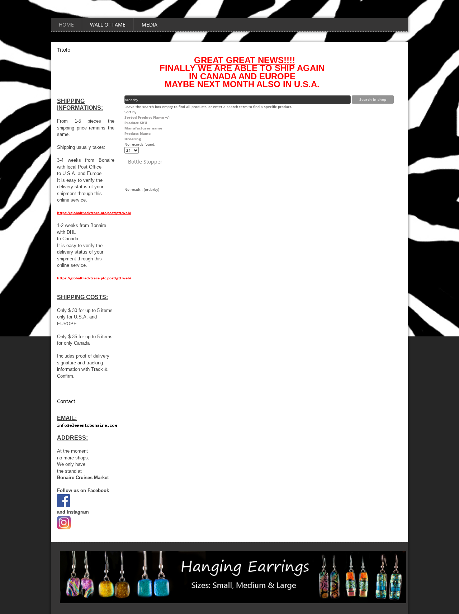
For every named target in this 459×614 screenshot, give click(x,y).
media (149, 24)
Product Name (137, 133)
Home (66, 24)
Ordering (132, 138)
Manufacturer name (143, 128)
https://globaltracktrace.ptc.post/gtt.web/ (94, 212)
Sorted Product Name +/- (147, 117)
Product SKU (135, 122)
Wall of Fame (108, 24)
